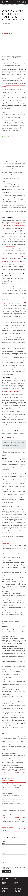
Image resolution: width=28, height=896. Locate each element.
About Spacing (17, 889)
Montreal (4, 889)
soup (3, 451)
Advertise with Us (18, 890)
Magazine (16, 882)
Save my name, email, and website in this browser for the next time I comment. (14, 868)
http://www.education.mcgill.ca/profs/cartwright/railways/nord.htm (15, 618)
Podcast (16, 885)
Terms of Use (17, 892)
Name (3, 853)
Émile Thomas (6, 23)
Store (15, 886)
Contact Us (17, 894)
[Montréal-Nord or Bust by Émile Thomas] (14, 42)
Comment (4, 843)
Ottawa (3, 890)
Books (15, 883)
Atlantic (4, 891)
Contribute (17, 891)
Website (3, 862)
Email (3, 858)
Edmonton (4, 892)
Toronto (4, 883)
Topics (18, 1)
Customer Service (18, 888)
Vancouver (4, 885)
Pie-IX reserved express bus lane (13, 391)
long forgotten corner (10, 246)
